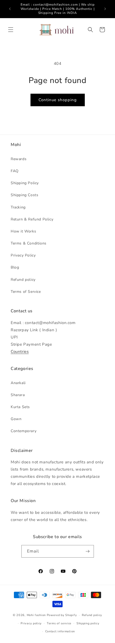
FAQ (15, 170)
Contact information (60, 631)
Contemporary (23, 430)
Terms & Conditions (29, 243)
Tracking (18, 207)
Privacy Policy (23, 255)
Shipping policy (87, 623)
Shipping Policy (25, 183)
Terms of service (59, 623)
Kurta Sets (20, 406)
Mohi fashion (36, 615)
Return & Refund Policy (32, 219)
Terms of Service (26, 291)
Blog (15, 267)
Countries (20, 351)
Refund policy (23, 279)
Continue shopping (58, 99)
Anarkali (18, 382)
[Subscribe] (88, 551)
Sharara (18, 394)
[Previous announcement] (10, 9)
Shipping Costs (24, 195)
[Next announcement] (105, 9)
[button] (11, 29)
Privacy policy (31, 623)
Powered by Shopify (62, 615)
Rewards (18, 158)
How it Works (23, 231)
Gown (16, 418)
